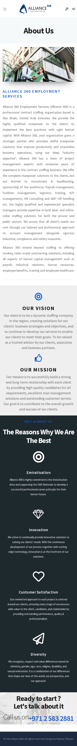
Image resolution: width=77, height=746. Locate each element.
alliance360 (17, 738)
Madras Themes (65, 738)
